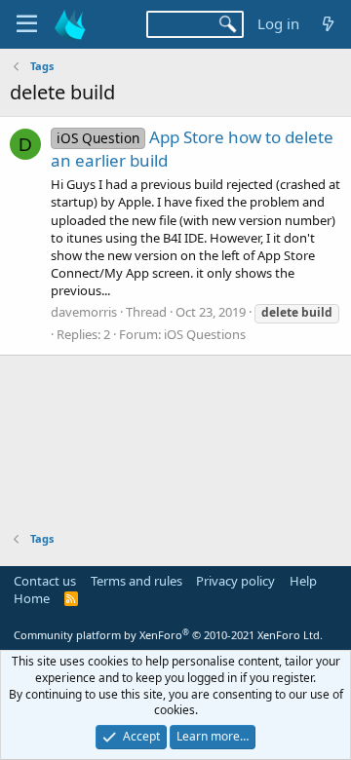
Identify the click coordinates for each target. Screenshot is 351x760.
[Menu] (27, 24)
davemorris (84, 312)
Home (32, 598)
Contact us (45, 580)
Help (303, 580)
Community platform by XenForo (168, 634)
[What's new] (328, 24)
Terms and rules (136, 580)
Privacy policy (235, 580)
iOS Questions (205, 334)
